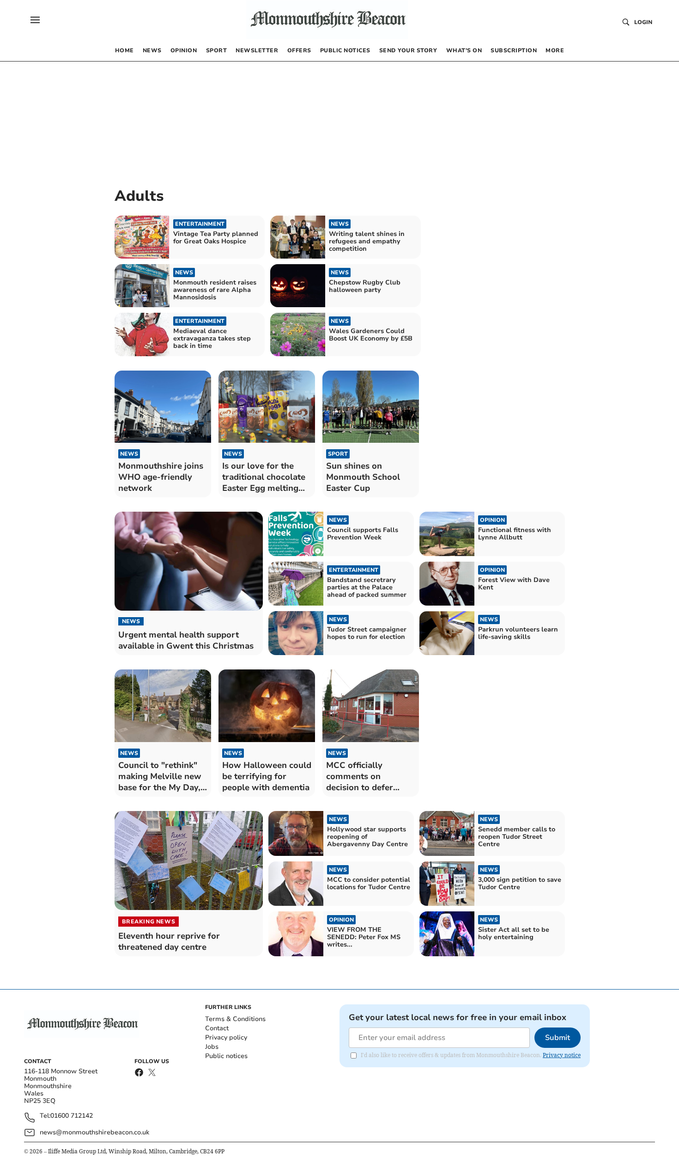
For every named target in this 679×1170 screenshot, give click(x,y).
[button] (35, 20)
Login (643, 22)
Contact (217, 1028)
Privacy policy (226, 1037)
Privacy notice (562, 1055)
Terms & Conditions (235, 1019)
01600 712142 (71, 1116)
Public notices (226, 1056)
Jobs (211, 1046)
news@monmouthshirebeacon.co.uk (94, 1132)
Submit (557, 1038)
